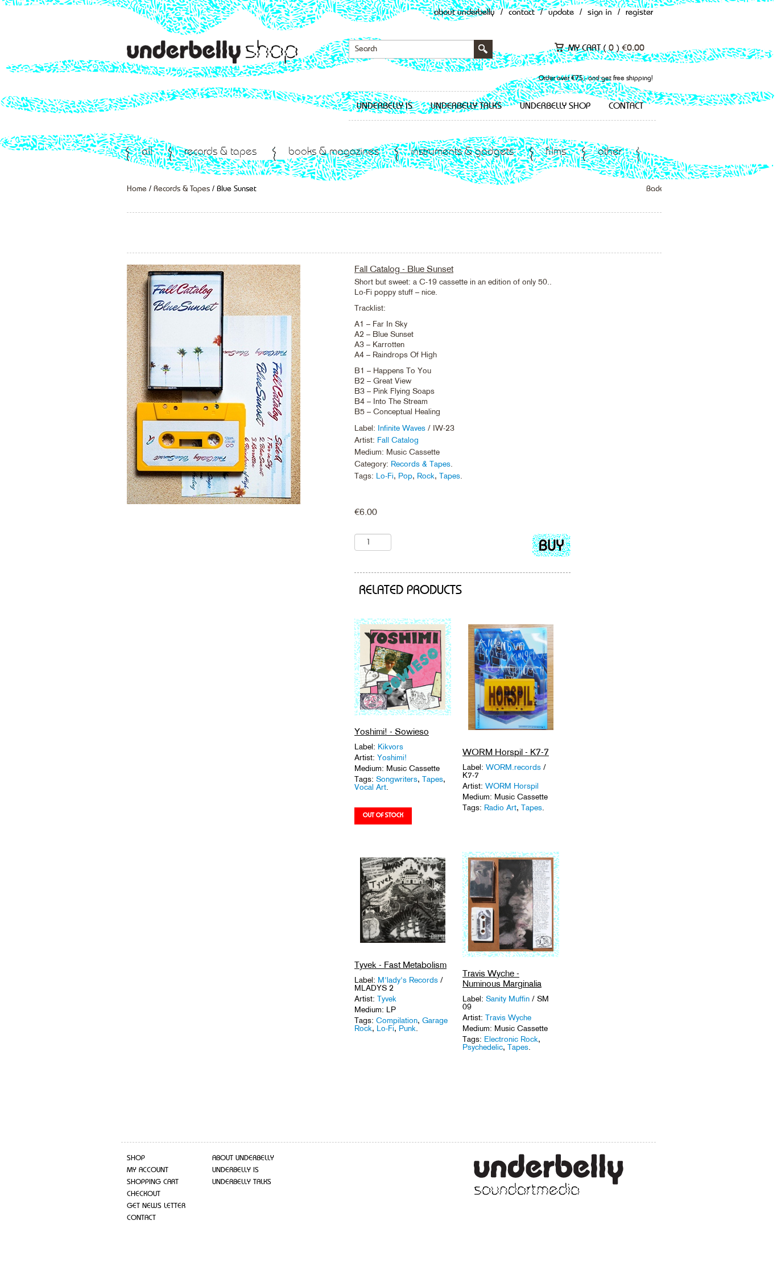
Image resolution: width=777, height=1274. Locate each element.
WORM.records (513, 767)
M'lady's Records (408, 979)
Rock (426, 475)
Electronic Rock (511, 1039)
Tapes (449, 475)
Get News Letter (156, 1206)
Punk (407, 1028)
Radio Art (500, 807)
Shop (136, 1158)
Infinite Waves (403, 427)
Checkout (143, 1194)
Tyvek (386, 998)
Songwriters (397, 779)
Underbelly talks (466, 106)
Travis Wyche (508, 1017)
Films (555, 152)
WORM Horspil (512, 785)
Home (137, 189)
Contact (522, 13)
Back (654, 189)
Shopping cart (153, 1182)
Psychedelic (482, 1047)
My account (147, 1170)
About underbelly (243, 1158)
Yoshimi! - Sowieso (391, 731)
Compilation (397, 1020)
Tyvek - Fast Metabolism (400, 964)
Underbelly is (384, 106)
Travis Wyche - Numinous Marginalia (502, 978)
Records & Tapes (220, 152)
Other (610, 152)
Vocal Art (370, 786)
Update (561, 13)
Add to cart (551, 547)
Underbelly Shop (555, 106)
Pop (405, 475)
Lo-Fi (385, 475)
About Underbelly (464, 13)
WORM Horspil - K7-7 (505, 752)
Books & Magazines (333, 152)
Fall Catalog (398, 439)
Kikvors (390, 746)
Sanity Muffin (509, 998)
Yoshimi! (392, 757)
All (147, 152)
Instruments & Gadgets (462, 152)
